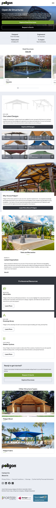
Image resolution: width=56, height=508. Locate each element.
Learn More (8, 306)
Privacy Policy (6, 479)
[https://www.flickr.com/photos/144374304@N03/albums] (13, 483)
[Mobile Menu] (53, 3)
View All (28, 51)
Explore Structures (28, 380)
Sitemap (28, 479)
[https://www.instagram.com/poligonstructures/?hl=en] (3, 483)
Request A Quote (28, 375)
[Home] (7, 3)
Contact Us (6, 473)
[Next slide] (52, 233)
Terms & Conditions (18, 479)
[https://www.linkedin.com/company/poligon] (6, 483)
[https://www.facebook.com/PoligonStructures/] (9, 483)
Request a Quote (28, 27)
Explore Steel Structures (28, 22)
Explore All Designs (28, 127)
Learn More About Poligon (28, 208)
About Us (5, 475)
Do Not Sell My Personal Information (43, 479)
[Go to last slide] (3, 233)
